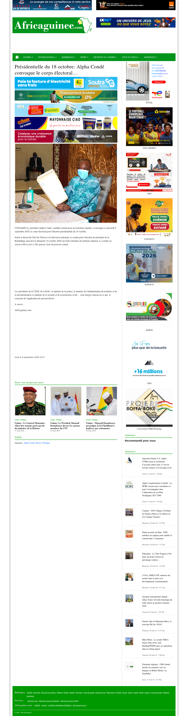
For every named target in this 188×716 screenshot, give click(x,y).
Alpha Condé (29, 442)
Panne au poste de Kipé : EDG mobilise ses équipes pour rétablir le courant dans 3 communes (157, 535)
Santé (130, 692)
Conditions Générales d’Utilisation (60, 705)
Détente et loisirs (104, 57)
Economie (36, 692)
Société (29, 692)
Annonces (149, 57)
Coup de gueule (88, 692)
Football (118, 692)
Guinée (27, 57)
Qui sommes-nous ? (80, 705)
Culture (124, 692)
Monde (71, 692)
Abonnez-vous (32, 701)
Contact (44, 705)
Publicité (37, 705)
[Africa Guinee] (52, 25)
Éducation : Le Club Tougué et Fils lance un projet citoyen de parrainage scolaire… (157, 556)
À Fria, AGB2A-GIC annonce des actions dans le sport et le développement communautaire (156, 578)
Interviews (79, 692)
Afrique (66, 692)
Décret (38, 442)
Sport (83, 57)
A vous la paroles (156, 692)
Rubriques (67, 57)
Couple (135, 692)
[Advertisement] (94, 44)
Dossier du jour (100, 692)
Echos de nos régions (48, 692)
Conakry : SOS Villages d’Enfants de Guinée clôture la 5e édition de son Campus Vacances (156, 513)
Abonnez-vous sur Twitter (69, 701)
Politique (46, 442)
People (141, 692)
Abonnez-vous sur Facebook (49, 701)
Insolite (146, 692)
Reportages (111, 692)
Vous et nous (129, 57)
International (46, 57)
